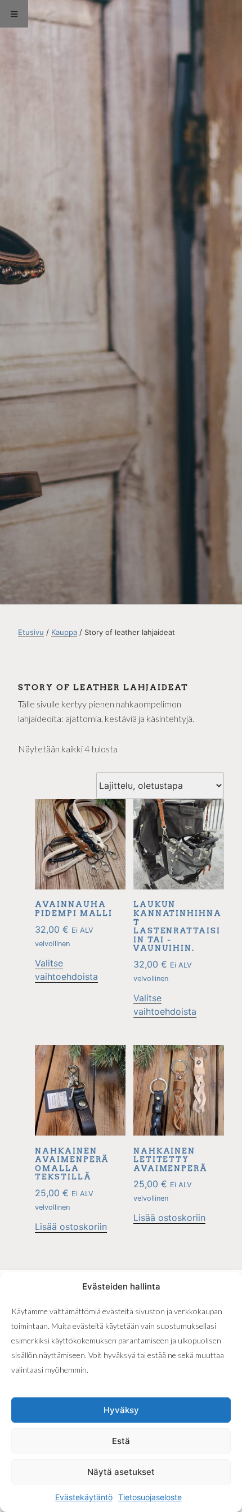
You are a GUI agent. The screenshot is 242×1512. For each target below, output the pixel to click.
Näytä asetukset (121, 1471)
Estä (121, 1441)
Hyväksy (121, 1410)
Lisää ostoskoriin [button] (71, 1226)
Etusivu (31, 632)
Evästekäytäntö (84, 1497)
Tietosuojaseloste (150, 1497)
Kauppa (64, 632)
